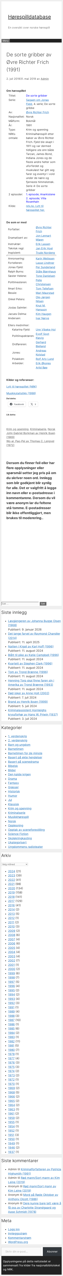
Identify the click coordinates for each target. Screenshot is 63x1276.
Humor (12, 795)
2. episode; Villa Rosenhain (36, 200)
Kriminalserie (38, 429)
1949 (11, 1143)
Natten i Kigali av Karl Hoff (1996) (31, 646)
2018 (11, 896)
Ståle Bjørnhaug (46, 271)
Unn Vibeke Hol (46, 329)
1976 (11, 1062)
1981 (11, 1045)
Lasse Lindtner (45, 262)
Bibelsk (13, 766)
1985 (11, 1028)
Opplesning (15, 825)
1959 (11, 1118)
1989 (11, 1011)
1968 (11, 1092)
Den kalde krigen (19, 774)
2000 (11, 969)
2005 (11, 947)
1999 (11, 973)
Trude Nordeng (45, 252)
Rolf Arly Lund (45, 359)
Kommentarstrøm (19, 1237)
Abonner (52, 1251)
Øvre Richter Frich (37, 112)
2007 (11, 939)
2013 (11, 913)
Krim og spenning (17, 429)
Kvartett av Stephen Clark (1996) (30, 663)
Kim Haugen (43, 313)
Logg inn (14, 1229)
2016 (11, 905)
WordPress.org (18, 1242)
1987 (11, 1020)
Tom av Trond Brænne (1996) (28, 672)
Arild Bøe (41, 367)
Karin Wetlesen (45, 258)
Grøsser (13, 787)
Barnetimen (16, 749)
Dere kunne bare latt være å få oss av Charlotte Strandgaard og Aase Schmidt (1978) (34, 1207)
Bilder (12, 770)
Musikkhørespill (18, 817)
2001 (11, 965)
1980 (11, 1050)
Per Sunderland (45, 267)
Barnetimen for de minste (25, 753)
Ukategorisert (17, 842)
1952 (11, 1130)
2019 (11, 892)
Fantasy (13, 783)
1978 (11, 1054)
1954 (11, 1126)
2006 (11, 943)
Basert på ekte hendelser (25, 757)
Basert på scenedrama (23, 761)
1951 (11, 1135)
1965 (11, 1101)
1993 (11, 999)
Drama (12, 778)
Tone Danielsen (45, 275)
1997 (11, 982)
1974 (11, 1071)
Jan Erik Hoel (44, 248)
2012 (11, 918)
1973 (11, 1075)
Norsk (51, 429)
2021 (11, 884)
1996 (11, 986)
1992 (11, 1003)
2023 (11, 875)
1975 (11, 1067)
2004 (11, 952)
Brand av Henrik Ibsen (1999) (28, 701)
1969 (11, 1088)
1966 (11, 1096)
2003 (11, 956)
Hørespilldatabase (29, 17)
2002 (11, 960)
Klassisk (13, 804)
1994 (11, 994)
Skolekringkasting (20, 838)
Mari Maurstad (45, 292)
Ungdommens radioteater (25, 846)
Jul (10, 800)
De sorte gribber (36, 95)
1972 (11, 1079)
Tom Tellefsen (44, 288)
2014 (11, 909)
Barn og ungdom (19, 744)
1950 (11, 1139)
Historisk (14, 791)
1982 (11, 1041)
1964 (11, 1105)
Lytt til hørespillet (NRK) (21, 386)
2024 (11, 871)
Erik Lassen (43, 244)
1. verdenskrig (17, 736)
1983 (11, 1037)
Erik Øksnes (43, 363)
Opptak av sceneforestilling (26, 829)
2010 (11, 926)
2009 (11, 930)
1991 (11, 1007)
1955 (11, 1122)
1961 (11, 1113)
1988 (11, 1016)
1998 (11, 977)
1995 (11, 990)
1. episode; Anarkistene (40, 194)
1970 (11, 1084)
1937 (11, 1152)
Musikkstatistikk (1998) (21, 393)
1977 (11, 1058)
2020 (11, 888)
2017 (11, 901)
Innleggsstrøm (17, 1233)
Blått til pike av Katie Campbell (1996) (33, 655)
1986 (11, 1024)
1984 (11, 1033)
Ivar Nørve (42, 318)
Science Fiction (18, 834)
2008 (11, 935)
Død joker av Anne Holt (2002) (28, 693)
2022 (11, 879)
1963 (11, 1109)
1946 (11, 1147)
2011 (11, 922)
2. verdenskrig (17, 740)
